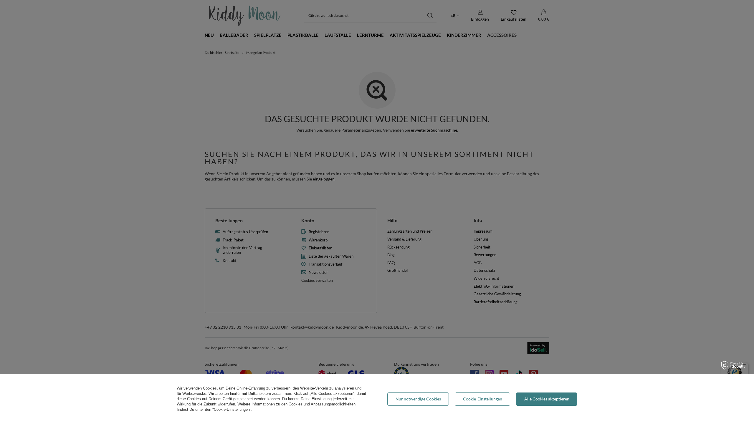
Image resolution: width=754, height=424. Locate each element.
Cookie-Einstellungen (482, 398)
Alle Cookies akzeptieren (546, 398)
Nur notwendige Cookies (418, 398)
